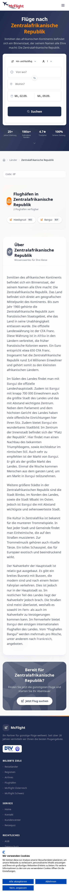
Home (8, 809)
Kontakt (9, 814)
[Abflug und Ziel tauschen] (34, 78)
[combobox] (34, 72)
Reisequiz (10, 825)
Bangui (12, 384)
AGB (7, 841)
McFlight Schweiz (14, 793)
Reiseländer (11, 766)
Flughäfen (10, 782)
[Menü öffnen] (63, 5)
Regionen (10, 772)
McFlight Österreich (16, 788)
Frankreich (44, 639)
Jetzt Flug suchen (36, 701)
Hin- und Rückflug (24, 61)
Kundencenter (13, 819)
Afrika (41, 336)
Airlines (9, 777)
